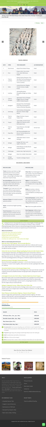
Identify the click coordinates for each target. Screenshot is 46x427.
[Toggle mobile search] (41, 8)
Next (42, 23)
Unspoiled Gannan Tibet (8, 401)
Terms (25, 383)
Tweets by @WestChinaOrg (30, 401)
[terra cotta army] (23, 29)
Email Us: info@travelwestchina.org (32, 391)
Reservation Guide (28, 386)
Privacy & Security (28, 381)
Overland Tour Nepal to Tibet (9, 410)
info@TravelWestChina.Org (23, 2)
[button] (3, 42)
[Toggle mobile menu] (43, 8)
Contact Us (26, 389)
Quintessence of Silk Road (9, 407)
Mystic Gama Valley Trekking (9, 412)
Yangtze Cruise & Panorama (9, 404)
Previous (38, 23)
